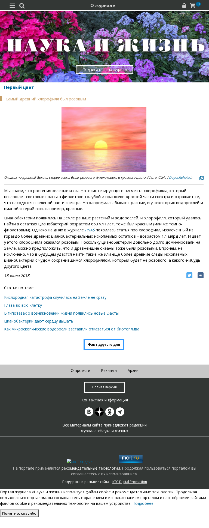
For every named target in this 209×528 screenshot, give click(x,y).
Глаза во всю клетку (23, 305)
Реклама (109, 370)
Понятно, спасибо (19, 513)
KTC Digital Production (129, 481)
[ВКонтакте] (201, 275)
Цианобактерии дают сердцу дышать (38, 321)
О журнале (102, 5)
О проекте (80, 370)
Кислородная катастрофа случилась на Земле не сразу (55, 297)
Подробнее (143, 503)
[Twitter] (189, 275)
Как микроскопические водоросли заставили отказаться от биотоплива (71, 329)
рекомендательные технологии (91, 468)
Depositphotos (180, 177)
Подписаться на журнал (104, 69)
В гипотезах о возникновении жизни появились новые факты (61, 313)
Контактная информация (104, 399)
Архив (133, 370)
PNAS (90, 229)
